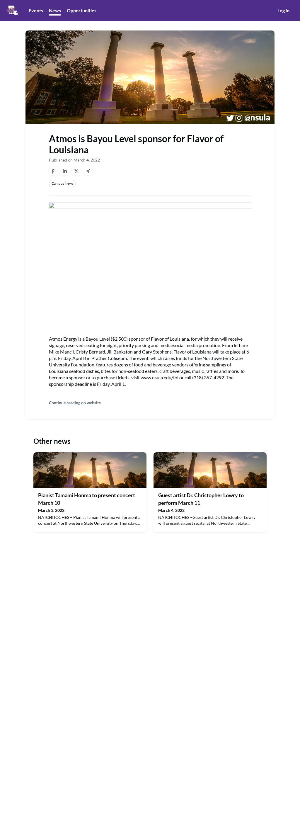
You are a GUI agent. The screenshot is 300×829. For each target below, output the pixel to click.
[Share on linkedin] (65, 171)
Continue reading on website (75, 402)
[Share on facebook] (53, 171)
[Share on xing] (88, 171)
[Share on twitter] (76, 171)
